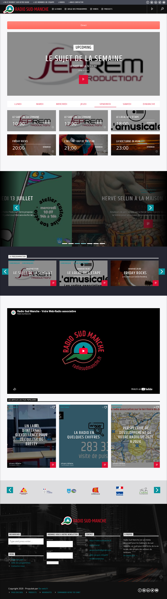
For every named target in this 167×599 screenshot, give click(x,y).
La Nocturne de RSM (128, 141)
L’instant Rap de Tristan (79, 141)
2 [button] (71, 243)
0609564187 (95, 545)
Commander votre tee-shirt (69, 592)
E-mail (50, 551)
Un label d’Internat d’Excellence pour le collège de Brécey (31, 435)
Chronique (14, 263)
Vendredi (105, 104)
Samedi (127, 104)
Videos (62, 2)
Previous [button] (10, 209)
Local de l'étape (80, 263)
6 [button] (96, 243)
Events (79, 192)
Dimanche (149, 104)
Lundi (18, 104)
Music (88, 192)
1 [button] (64, 243)
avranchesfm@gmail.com (100, 550)
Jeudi (83, 104)
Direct (84, 25)
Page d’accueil (17, 559)
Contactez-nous (18, 566)
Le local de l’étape (127, 117)
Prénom (50, 539)
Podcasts (108, 9)
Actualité (13, 407)
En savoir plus (129, 555)
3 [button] (77, 243)
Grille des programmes (77, 9)
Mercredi (61, 104)
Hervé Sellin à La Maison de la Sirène (83, 199)
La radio (58, 9)
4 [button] (83, 243)
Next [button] (157, 209)
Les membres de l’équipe (44, 2)
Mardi (40, 104)
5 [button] (89, 243)
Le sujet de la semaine (84, 58)
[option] (83, 209)
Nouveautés (47, 592)
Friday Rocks (20, 141)
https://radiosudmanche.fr (100, 540)
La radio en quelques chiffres (83, 435)
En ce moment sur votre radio (16, 2)
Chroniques (27, 263)
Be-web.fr (43, 588)
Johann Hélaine (15, 463)
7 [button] (102, 243)
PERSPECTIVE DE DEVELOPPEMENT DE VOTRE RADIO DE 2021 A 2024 (135, 435)
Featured (64, 407)
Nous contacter (76, 2)
